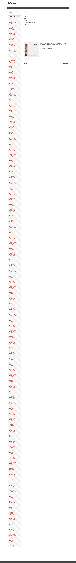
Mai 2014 (11, 173)
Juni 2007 (11, 275)
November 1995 (12, 445)
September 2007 (13, 271)
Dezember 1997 (12, 414)
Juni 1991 (11, 509)
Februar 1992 (12, 500)
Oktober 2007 (12, 270)
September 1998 (13, 403)
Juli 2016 (11, 142)
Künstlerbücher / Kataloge (28, 7)
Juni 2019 (11, 99)
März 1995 (12, 454)
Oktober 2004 (12, 314)
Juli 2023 (11, 39)
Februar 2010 (12, 236)
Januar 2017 (12, 134)
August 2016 (12, 140)
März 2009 (12, 249)
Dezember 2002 (12, 341)
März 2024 (12, 29)
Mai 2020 (11, 85)
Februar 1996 (12, 441)
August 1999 (12, 390)
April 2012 (11, 204)
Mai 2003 (11, 335)
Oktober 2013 (12, 182)
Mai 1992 (11, 496)
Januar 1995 (12, 457)
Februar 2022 (12, 60)
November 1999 (12, 386)
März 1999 (12, 396)
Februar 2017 (12, 133)
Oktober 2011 (12, 211)
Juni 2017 (11, 128)
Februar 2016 (12, 148)
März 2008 (12, 264)
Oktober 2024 (12, 21)
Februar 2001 (12, 368)
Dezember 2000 (12, 370)
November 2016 (12, 137)
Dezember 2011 (12, 209)
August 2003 (12, 331)
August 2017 (12, 126)
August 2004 (12, 316)
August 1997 (12, 419)
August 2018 (12, 111)
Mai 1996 (11, 437)
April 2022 (11, 57)
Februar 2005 (12, 309)
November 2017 (12, 122)
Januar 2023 (12, 46)
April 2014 (11, 175)
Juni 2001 (11, 363)
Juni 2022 (11, 55)
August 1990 (12, 522)
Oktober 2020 (12, 79)
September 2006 (13, 286)
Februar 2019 (12, 104)
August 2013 (12, 184)
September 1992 (13, 491)
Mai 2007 (11, 276)
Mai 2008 (11, 261)
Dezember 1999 (12, 385)
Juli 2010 (11, 230)
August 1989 (12, 536)
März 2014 (12, 176)
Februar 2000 (12, 382)
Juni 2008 (11, 260)
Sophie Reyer (26, 14)
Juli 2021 (11, 68)
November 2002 (12, 342)
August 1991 (12, 507)
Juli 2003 (11, 332)
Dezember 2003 (12, 326)
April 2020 (11, 87)
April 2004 (11, 321)
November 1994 (12, 459)
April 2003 (11, 336)
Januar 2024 (12, 32)
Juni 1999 (11, 392)
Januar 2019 (12, 105)
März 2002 (12, 352)
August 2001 (12, 360)
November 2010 (12, 225)
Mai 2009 (11, 247)
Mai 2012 (11, 203)
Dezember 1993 (12, 473)
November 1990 (12, 518)
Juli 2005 (11, 303)
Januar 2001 (12, 369)
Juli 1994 (11, 464)
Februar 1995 (12, 456)
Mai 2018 (11, 115)
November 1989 (12, 533)
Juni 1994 (11, 465)
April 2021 (11, 72)
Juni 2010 (11, 231)
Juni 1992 (11, 495)
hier (53, 42)
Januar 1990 (12, 530)
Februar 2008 (12, 265)
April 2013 (11, 189)
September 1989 (13, 535)
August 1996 (12, 434)
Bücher (9, 7)
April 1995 (11, 453)
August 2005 (12, 302)
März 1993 (12, 484)
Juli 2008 (11, 259)
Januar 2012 (12, 208)
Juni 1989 (11, 539)
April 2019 (11, 101)
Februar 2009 (12, 250)
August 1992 (12, 492)
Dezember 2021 (12, 62)
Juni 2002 (11, 348)
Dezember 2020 (12, 77)
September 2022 (13, 51)
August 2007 (12, 272)
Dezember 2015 (12, 150)
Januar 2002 (12, 354)
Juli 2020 (11, 83)
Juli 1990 (11, 523)
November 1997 (12, 415)
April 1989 (11, 541)
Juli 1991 (11, 508)
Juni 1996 (11, 436)
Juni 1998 (11, 407)
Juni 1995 (11, 451)
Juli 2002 (11, 347)
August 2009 (12, 243)
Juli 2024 (11, 24)
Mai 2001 (11, 364)
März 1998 (12, 410)
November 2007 (12, 269)
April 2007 (11, 277)
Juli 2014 (11, 171)
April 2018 (11, 116)
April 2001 (11, 365)
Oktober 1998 (12, 402)
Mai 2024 (11, 27)
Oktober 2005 (12, 299)
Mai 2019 (11, 100)
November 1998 (12, 401)
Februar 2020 (12, 89)
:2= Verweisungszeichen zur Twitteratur (52, 45)
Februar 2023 (12, 45)
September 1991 (13, 506)
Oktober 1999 (12, 387)
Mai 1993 (11, 481)
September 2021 (13, 66)
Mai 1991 (11, 511)
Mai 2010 (11, 232)
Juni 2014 (11, 172)
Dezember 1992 (12, 487)
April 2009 (11, 248)
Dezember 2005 (12, 297)
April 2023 (11, 43)
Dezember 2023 (12, 33)
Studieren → (65, 63)
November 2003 (12, 327)
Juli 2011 (11, 215)
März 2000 (12, 381)
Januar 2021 (12, 76)
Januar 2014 (12, 178)
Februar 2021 (12, 74)
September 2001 (13, 359)
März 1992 (12, 498)
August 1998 (12, 404)
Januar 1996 (12, 442)
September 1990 (13, 520)
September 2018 (13, 110)
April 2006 (11, 292)
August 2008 (12, 258)
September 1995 (13, 447)
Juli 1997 (11, 420)
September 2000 (13, 374)
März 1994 (12, 469)
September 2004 (13, 315)
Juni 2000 (11, 377)
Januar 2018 (12, 120)
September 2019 (13, 95)
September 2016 (13, 139)
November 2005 (12, 298)
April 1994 (11, 468)
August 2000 (12, 375)
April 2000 (11, 380)
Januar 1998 (12, 413)
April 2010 (11, 233)
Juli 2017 (11, 127)
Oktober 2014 (12, 167)
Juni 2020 (11, 84)
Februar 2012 (12, 206)
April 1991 (11, 512)
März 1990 (12, 528)
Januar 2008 (12, 266)
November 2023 (12, 34)
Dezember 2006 (12, 282)
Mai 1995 (11, 452)
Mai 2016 (11, 144)
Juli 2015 (11, 156)
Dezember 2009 (12, 238)
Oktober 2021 (12, 65)
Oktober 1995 (12, 446)
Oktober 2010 (12, 226)
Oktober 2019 (12, 94)
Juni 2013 (11, 187)
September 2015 (13, 154)
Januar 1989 (12, 545)
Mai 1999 (11, 393)
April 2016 (11, 145)
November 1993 (12, 474)
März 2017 (12, 132)
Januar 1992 (12, 501)
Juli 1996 (11, 435)
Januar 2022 (12, 61)
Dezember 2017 (12, 121)
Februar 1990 (12, 529)
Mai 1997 (11, 423)
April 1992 (11, 497)
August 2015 (12, 155)
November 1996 (12, 430)
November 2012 (12, 195)
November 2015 (12, 151)
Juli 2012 (11, 200)
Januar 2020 (12, 90)
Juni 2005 (11, 304)
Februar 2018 (12, 118)
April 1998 (11, 409)
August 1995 (12, 448)
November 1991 (12, 503)
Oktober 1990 (12, 519)
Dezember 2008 (12, 253)
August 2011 (12, 214)
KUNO (12, 2)
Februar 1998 (12, 412)
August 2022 (12, 52)
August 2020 (12, 82)
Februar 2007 (12, 280)
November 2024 (12, 19)
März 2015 (12, 161)
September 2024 (13, 22)
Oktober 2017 (12, 123)
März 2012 (12, 205)
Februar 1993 (12, 485)
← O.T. (25, 63)
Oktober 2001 (12, 358)
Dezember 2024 (12, 18)
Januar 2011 (12, 222)
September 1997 (13, 418)
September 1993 (13, 476)
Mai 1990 (11, 525)
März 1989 (12, 542)
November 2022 (12, 49)
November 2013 (12, 181)
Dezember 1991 (12, 502)
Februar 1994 (12, 470)
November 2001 (12, 357)
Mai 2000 (11, 379)
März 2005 (12, 308)
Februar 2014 (12, 177)
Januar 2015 (12, 164)
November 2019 (12, 93)
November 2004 (12, 313)
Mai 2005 (11, 305)
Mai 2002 (11, 349)
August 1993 (12, 478)
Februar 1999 (12, 397)
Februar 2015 (12, 162)
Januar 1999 (12, 398)
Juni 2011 (11, 216)
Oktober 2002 (12, 343)
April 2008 (11, 263)
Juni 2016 (11, 143)
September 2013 (13, 183)
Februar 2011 (12, 221)
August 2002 (12, 346)
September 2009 (13, 242)
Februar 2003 (12, 338)
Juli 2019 (11, 98)
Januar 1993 (12, 486)
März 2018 (12, 117)
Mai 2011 (11, 217)
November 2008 (12, 254)
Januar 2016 (12, 149)
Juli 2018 (11, 112)
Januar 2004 (12, 325)
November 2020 (12, 78)
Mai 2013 (11, 188)
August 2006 (12, 287)
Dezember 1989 (12, 531)
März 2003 (12, 337)
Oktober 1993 (12, 475)
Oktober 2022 (12, 50)
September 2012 (13, 198)
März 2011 (12, 220)
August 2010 (12, 228)
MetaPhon (51, 48)
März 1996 (12, 440)
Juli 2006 (11, 288)
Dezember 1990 (12, 517)
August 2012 (12, 199)
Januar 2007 (12, 281)
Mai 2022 (11, 56)
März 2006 (12, 293)
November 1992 (12, 489)
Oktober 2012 (12, 197)
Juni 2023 (11, 40)
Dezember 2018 (12, 106)
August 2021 (12, 67)
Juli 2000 (11, 376)
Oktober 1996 (12, 431)
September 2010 (13, 227)
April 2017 (11, 131)
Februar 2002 (12, 353)
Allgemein (25, 11)
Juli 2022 (11, 54)
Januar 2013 (12, 193)
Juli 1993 (11, 479)
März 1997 (12, 425)
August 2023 (12, 38)
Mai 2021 (11, 71)
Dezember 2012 (12, 194)
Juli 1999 (11, 391)
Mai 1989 (11, 540)
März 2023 (12, 44)
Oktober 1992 (12, 490)
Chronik (20, 7)
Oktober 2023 (12, 35)
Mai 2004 (11, 320)
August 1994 (12, 463)
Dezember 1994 (12, 458)
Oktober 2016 (12, 138)
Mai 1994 (11, 467)
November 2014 (12, 166)
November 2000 (12, 371)
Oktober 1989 (12, 534)
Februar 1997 (12, 426)
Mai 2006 (11, 291)
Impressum (36, 7)
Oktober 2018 (12, 109)
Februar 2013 (12, 192)
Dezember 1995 (12, 443)
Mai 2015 (11, 159)
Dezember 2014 (12, 165)
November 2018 (12, 107)
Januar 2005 (12, 310)
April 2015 (11, 160)
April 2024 (11, 28)
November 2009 (12, 239)
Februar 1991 (12, 514)
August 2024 (12, 23)
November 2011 (12, 210)
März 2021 (12, 73)
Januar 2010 (12, 237)
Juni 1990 (11, 524)
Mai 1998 (11, 408)
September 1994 (13, 462)
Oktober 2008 (12, 255)
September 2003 (13, 330)
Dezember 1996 (12, 429)
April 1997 (11, 424)
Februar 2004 (12, 324)
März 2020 (12, 88)
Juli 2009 (11, 244)
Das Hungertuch (15, 7)
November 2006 (12, 283)
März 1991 (12, 513)
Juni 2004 (11, 319)
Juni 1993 (11, 480)
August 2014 (12, 170)
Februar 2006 (12, 294)
